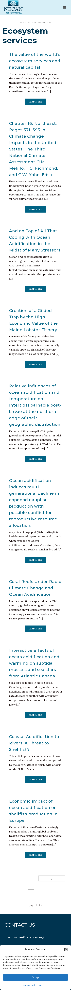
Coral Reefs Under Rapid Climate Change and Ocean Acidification (35, 588)
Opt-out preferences (32, 985)
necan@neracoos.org (29, 937)
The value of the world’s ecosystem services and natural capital (34, 61)
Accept (35, 977)
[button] (66, 949)
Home (23, 22)
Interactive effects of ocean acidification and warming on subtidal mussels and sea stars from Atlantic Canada (34, 663)
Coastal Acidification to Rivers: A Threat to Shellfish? (34, 743)
